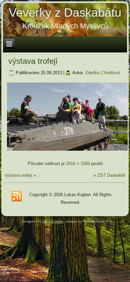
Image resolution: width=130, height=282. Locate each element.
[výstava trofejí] (67, 151)
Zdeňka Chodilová (102, 72)
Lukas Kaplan (53, 221)
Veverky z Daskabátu (65, 12)
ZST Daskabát (111, 175)
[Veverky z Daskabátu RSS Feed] (16, 196)
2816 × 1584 (78, 163)
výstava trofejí (33, 60)
